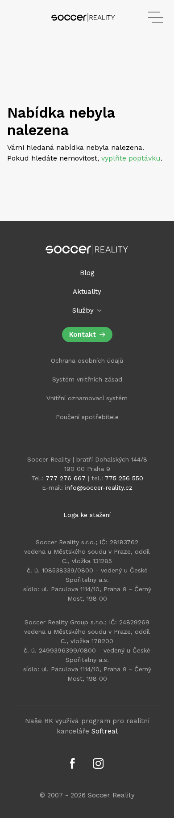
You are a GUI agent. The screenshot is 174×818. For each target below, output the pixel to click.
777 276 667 (66, 478)
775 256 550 (124, 478)
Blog (87, 273)
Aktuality (87, 292)
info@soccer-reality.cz (99, 487)
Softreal (104, 731)
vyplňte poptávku (131, 158)
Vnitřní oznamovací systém (87, 398)
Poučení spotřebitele (87, 416)
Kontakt (82, 335)
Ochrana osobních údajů (87, 360)
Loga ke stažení (87, 514)
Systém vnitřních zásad (87, 379)
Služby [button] (84, 310)
